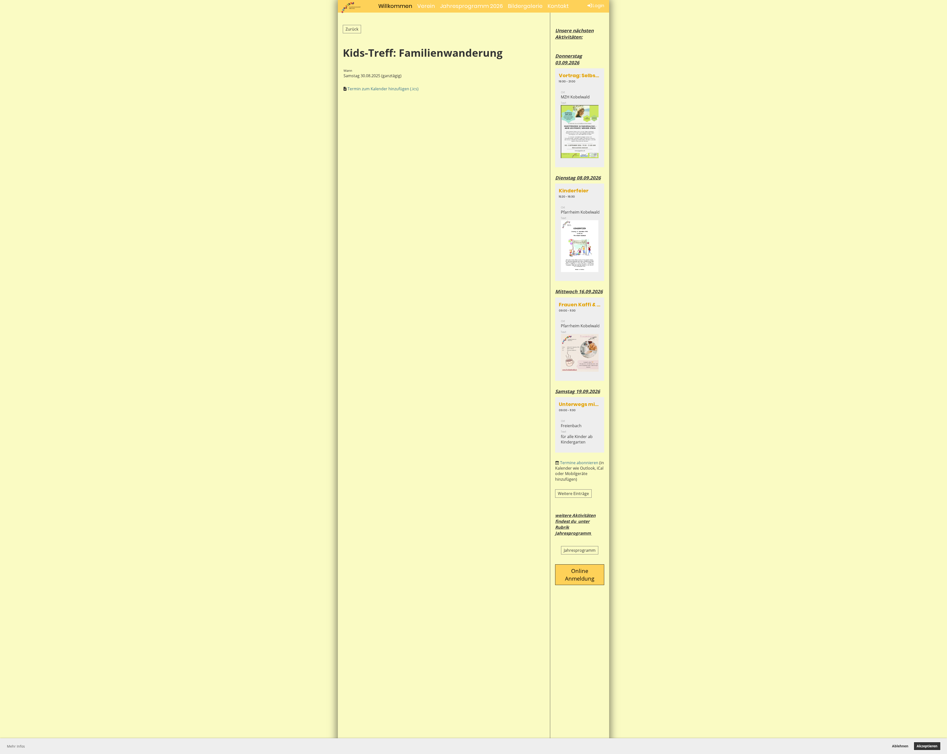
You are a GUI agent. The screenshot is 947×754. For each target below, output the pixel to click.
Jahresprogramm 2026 (471, 6)
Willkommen (395, 6)
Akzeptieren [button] (927, 746)
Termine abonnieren (579, 462)
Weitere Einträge (573, 493)
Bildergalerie (525, 6)
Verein (426, 6)
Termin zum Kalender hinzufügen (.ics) (383, 89)
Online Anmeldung (579, 574)
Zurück (352, 29)
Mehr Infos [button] (16, 746)
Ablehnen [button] (900, 746)
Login (598, 5)
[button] (579, 117)
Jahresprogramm (580, 550)
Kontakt (558, 6)
